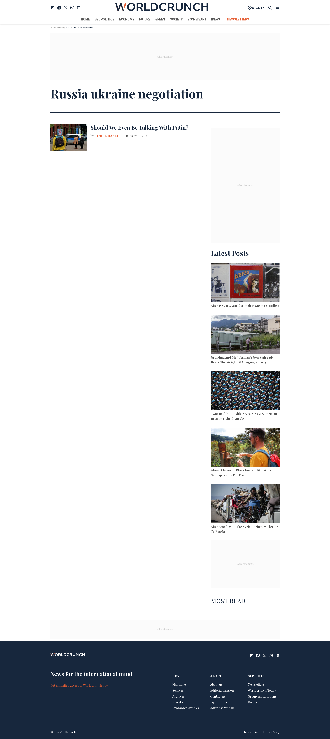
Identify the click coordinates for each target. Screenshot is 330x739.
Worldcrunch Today (262, 690)
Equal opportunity (223, 702)
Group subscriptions (262, 696)
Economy (126, 19)
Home (85, 19)
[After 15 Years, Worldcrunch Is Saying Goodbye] (245, 283)
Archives (178, 696)
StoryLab (178, 702)
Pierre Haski (106, 136)
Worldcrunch (57, 27)
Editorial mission (222, 690)
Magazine (179, 684)
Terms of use (251, 732)
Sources (178, 690)
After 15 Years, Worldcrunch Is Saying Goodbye (245, 306)
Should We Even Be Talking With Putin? (139, 127)
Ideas (215, 19)
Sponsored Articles (185, 708)
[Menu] (278, 7)
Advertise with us (222, 708)
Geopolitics (105, 19)
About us (216, 684)
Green (160, 19)
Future (144, 19)
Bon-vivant (197, 19)
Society (176, 19)
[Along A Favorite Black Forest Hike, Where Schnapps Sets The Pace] (245, 448)
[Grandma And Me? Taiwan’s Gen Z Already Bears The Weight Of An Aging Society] (245, 335)
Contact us (217, 696)
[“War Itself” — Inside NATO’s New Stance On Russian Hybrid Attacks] (245, 391)
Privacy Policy (271, 732)
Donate (253, 702)
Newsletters (238, 19)
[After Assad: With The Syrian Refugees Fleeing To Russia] (245, 504)
